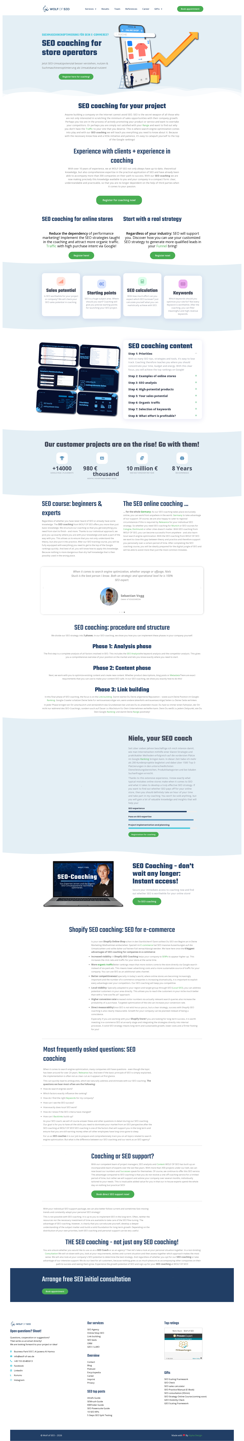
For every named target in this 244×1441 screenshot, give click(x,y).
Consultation (51, 1253)
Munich (175, 525)
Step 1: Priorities (140, 353)
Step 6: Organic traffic (144, 402)
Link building (105, 696)
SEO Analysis (133, 653)
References (131, 8)
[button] (162, 353)
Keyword (171, 304)
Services (89, 8)
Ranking (51, 700)
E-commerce (99, 34)
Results (105, 8)
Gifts (157, 8)
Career (145, 8)
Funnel (161, 246)
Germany (146, 511)
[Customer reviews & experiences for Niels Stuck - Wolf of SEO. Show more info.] (183, 1358)
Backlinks (58, 1116)
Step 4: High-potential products (151, 389)
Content (161, 1164)
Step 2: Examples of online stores (152, 376)
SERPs (165, 956)
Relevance (164, 522)
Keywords (71, 1097)
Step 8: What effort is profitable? (152, 416)
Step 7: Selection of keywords (149, 409)
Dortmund (137, 529)
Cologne (127, 529)
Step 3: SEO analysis (142, 383)
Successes (125, 1171)
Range (145, 125)
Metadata (175, 675)
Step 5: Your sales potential (148, 396)
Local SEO (178, 987)
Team (117, 8)
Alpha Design (195, 1435)
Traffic (89, 128)
